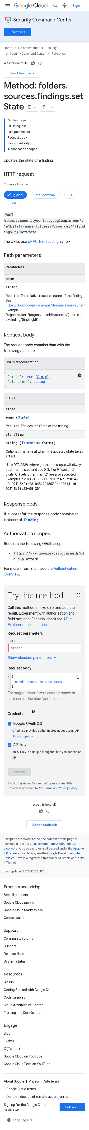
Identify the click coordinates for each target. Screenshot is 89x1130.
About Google (14, 1081)
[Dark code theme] (79, 375)
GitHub (9, 982)
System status (15, 961)
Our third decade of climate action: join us (37, 1097)
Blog (7, 1033)
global (18, 195)
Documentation (28, 48)
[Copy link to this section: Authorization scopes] (55, 534)
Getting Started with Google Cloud (29, 990)
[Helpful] (33, 63)
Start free (17, 32)
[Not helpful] (40, 63)
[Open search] (55, 6)
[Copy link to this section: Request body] (39, 335)
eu (14, 202)
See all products (16, 895)
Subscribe (73, 1107)
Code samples (14, 997)
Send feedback (22, 73)
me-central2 (46, 195)
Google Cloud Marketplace (23, 910)
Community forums (18, 938)
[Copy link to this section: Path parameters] (46, 256)
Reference (59, 53)
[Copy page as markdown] (44, 107)
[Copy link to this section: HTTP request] (38, 174)
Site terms (52, 1081)
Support (10, 946)
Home (8, 48)
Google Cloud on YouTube (23, 1056)
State (42, 376)
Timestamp (30, 443)
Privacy (34, 1081)
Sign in (78, 6)
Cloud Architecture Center (23, 1005)
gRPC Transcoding (43, 241)
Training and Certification (22, 1013)
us (70, 195)
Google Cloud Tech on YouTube (27, 1064)
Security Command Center (42, 20)
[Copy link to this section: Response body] (42, 504)
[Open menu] (7, 5)
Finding (31, 520)
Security (51, 48)
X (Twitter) (12, 1049)
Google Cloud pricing (19, 902)
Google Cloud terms (21, 1089)
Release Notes (14, 954)
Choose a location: (16, 184)
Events (9, 1041)
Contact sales (14, 918)
